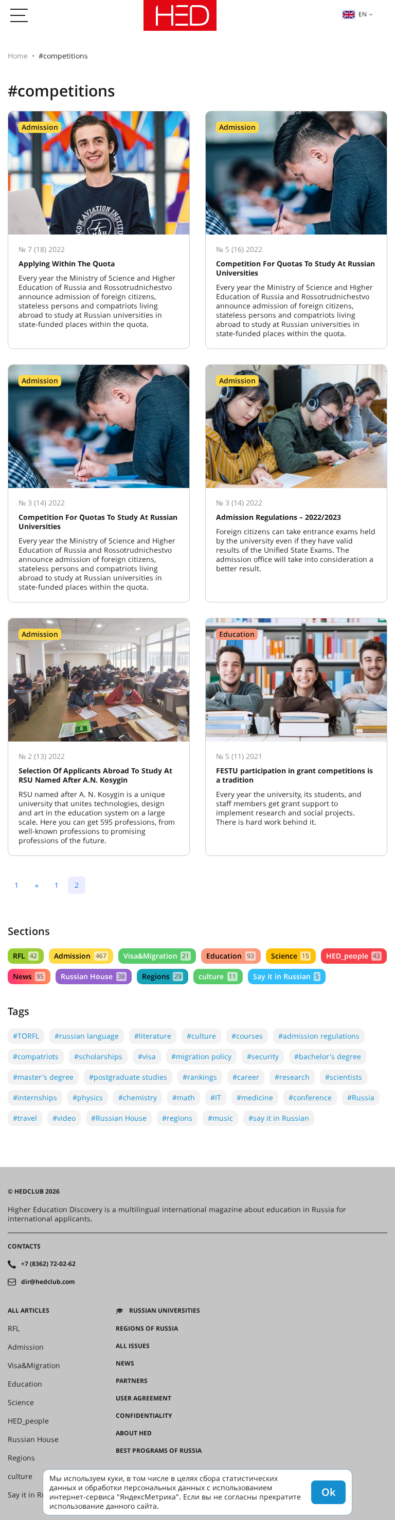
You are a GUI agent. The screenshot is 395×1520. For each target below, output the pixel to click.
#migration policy (201, 1056)
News (28, 976)
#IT (215, 1097)
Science (290, 956)
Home (18, 56)
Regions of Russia (147, 1328)
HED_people (353, 956)
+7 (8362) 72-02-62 (48, 1264)
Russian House (92, 976)
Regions (162, 976)
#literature (152, 1036)
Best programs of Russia (159, 1451)
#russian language (87, 1036)
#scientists (343, 1077)
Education (230, 956)
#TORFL (26, 1036)
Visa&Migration (156, 956)
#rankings (200, 1077)
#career (245, 1077)
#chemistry (137, 1097)
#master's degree (43, 1077)
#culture (201, 1036)
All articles (28, 1311)
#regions (177, 1118)
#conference (310, 1097)
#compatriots (36, 1056)
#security (263, 1056)
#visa (147, 1056)
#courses (247, 1036)
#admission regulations (319, 1036)
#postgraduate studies (128, 1077)
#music (220, 1118)
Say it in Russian (286, 976)
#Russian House (119, 1118)
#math (183, 1097)
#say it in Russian (278, 1118)
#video (64, 1118)
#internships (35, 1097)
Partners (132, 1381)
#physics (88, 1097)
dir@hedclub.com (48, 1282)
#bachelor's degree (327, 1056)
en (362, 14)
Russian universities (164, 1311)
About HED (134, 1433)
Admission (80, 956)
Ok (328, 1492)
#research (292, 1077)
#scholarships (98, 1056)
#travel (25, 1118)
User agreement (143, 1398)
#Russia (360, 1097)
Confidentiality (144, 1416)
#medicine (255, 1097)
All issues (133, 1346)
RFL (25, 956)
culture (217, 976)
